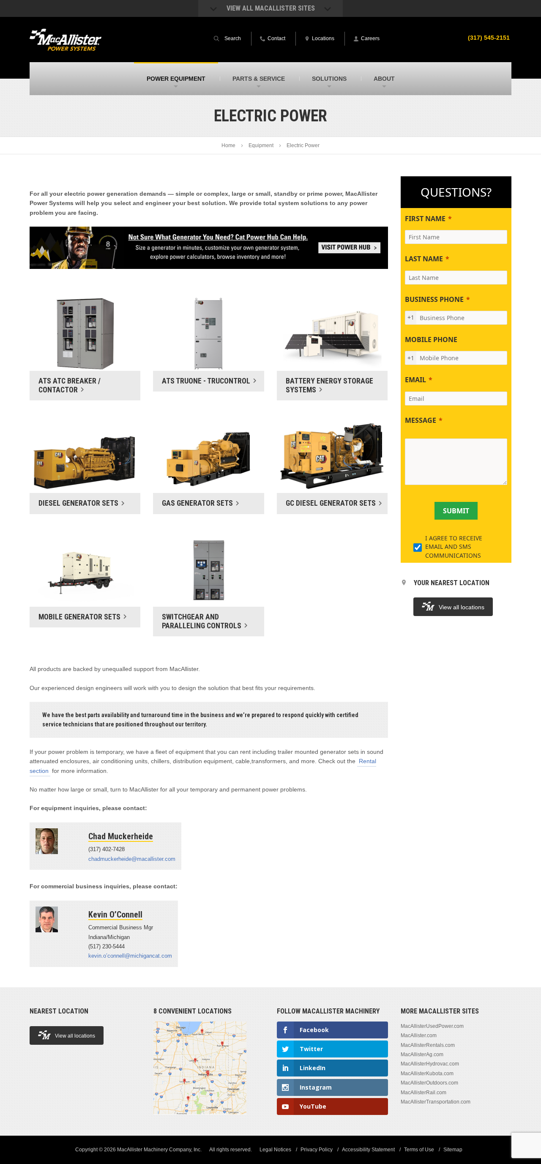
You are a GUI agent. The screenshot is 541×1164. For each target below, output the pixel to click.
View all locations (461, 607)
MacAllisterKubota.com (427, 1073)
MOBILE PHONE (431, 339)
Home (228, 145)
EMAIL (415, 379)
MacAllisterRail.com (423, 1093)
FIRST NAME (425, 218)
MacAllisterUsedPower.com (432, 1026)
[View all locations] (199, 1119)
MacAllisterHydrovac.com (430, 1064)
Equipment (261, 145)
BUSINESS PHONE (434, 299)
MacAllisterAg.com (422, 1054)
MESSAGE (420, 420)
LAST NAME (424, 258)
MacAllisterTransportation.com (435, 1102)
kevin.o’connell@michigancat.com (130, 956)
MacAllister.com (419, 1035)
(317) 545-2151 (489, 37)
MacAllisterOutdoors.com (429, 1083)
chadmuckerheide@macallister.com (131, 859)
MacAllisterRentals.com (428, 1045)
